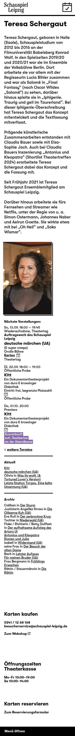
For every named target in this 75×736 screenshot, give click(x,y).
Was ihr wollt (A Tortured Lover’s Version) (22, 477)
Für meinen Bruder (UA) (21, 558)
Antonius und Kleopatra (21, 535)
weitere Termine (19, 450)
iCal (18, 355)
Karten (9, 355)
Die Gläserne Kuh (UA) (28, 511)
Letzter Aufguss (27, 554)
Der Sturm (27, 505)
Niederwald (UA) (32, 520)
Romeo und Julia (16, 539)
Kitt (7, 468)
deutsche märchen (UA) (21, 472)
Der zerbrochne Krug (35, 516)
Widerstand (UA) (30, 543)
